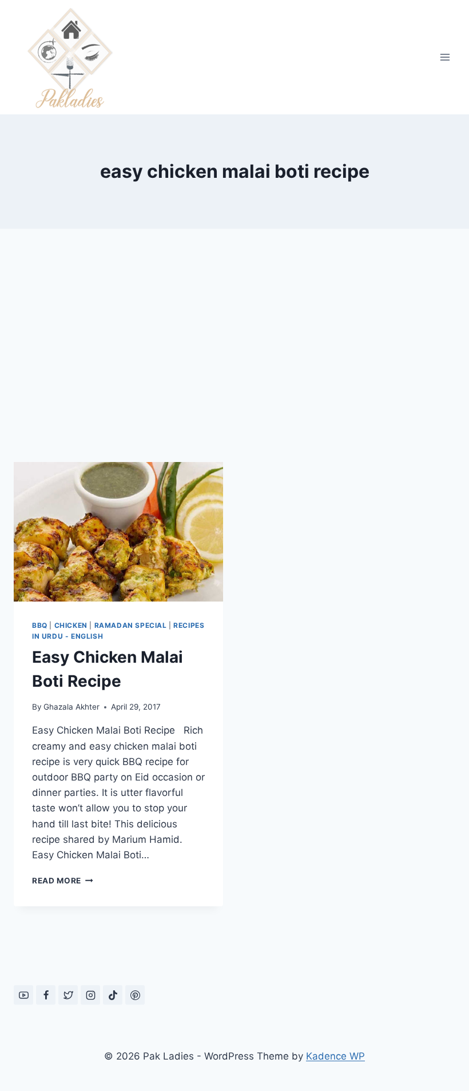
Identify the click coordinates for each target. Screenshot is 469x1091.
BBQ (39, 625)
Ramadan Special (130, 625)
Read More (62, 880)
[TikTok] (112, 995)
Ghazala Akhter (71, 706)
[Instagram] (90, 995)
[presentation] (118, 532)
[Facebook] (45, 995)
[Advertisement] (234, 354)
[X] (68, 995)
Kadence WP (335, 1056)
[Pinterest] (135, 995)
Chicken (71, 625)
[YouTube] (23, 995)
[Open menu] (444, 57)
